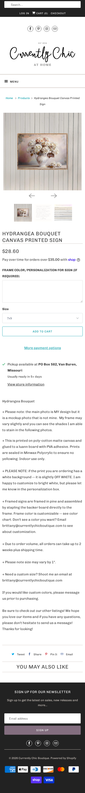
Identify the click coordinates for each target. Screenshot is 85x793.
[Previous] (31, 195)
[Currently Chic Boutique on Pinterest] (38, 29)
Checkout (58, 13)
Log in (24, 13)
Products (24, 98)
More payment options (42, 348)
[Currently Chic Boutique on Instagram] (47, 29)
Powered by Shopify (63, 758)
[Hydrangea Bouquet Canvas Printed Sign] (42, 151)
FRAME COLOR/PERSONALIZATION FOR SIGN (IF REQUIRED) (39, 273)
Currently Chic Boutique (34, 758)
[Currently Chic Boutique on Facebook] (30, 29)
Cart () (41, 13)
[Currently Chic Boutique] (42, 52)
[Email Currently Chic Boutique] (55, 29)
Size (5, 309)
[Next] (54, 195)
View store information (25, 384)
